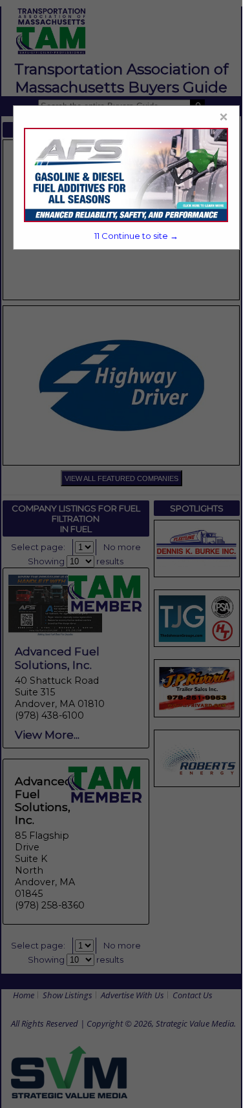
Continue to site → (136, 236)
